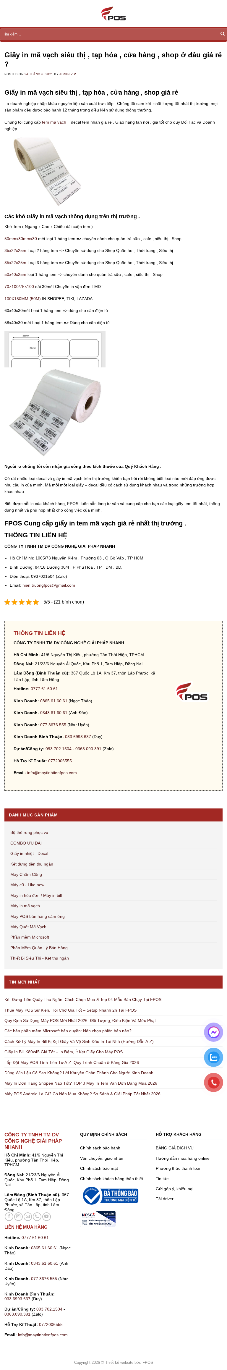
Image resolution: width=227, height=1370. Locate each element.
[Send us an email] (28, 1216)
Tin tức (162, 1178)
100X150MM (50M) (22, 298)
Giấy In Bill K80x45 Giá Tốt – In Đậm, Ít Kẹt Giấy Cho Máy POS (63, 1051)
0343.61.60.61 (53, 712)
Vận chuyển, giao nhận (101, 1158)
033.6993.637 (78, 736)
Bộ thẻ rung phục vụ (29, 832)
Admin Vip (67, 74)
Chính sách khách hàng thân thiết (111, 1178)
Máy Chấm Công (26, 874)
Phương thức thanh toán (179, 1168)
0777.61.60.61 (44, 688)
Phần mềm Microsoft (29, 937)
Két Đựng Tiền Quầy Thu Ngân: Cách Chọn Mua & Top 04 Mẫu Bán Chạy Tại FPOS (82, 999)
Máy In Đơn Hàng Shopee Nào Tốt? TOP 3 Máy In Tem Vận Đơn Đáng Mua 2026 (80, 1083)
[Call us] (37, 1216)
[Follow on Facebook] (9, 1216)
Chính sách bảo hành (100, 1148)
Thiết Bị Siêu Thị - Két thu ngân (39, 958)
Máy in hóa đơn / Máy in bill (36, 895)
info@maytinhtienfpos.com (52, 772)
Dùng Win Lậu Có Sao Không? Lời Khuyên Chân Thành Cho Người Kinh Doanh (78, 1072)
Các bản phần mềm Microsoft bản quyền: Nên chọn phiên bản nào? (68, 1030)
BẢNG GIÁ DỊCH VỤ (175, 1148)
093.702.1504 (59, 748)
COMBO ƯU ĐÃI (26, 843)
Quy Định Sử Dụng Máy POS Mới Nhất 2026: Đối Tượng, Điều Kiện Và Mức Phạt (80, 1020)
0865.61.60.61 (53, 700)
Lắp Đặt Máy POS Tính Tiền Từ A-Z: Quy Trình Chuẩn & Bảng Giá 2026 (71, 1062)
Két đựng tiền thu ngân (31, 864)
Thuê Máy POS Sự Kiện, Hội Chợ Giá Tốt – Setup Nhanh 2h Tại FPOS (70, 1010)
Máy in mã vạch (25, 905)
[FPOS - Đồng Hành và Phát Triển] (113, 13)
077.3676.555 (53, 724)
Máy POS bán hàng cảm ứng (37, 916)
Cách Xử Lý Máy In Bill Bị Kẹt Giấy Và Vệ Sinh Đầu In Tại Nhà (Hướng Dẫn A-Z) (79, 1041)
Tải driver (165, 1198)
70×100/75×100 (19, 286)
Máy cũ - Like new (27, 884)
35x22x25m (15, 250)
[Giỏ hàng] (220, 13)
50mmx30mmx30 (20, 238)
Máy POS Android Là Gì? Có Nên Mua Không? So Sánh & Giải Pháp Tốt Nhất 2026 (82, 1093)
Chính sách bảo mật (99, 1168)
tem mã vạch (54, 122)
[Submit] (222, 34)
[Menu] (7, 13)
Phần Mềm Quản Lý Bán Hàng (39, 947)
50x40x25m (15, 274)
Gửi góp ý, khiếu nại (174, 1188)
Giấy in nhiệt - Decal (29, 853)
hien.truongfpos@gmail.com (48, 585)
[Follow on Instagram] (18, 1216)
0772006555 (60, 760)
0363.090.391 (88, 748)
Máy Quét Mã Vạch (28, 926)
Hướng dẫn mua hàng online (183, 1158)
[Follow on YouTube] (46, 1216)
